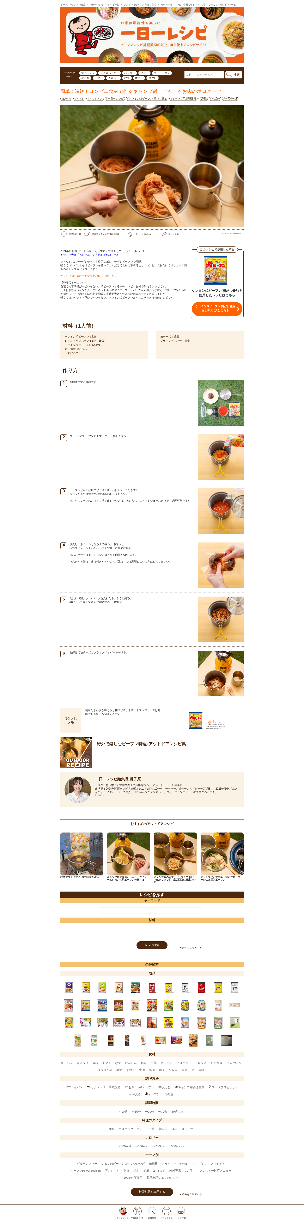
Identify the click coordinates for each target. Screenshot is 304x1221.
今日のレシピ (96, 4)
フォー (144, 73)
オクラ (139, 77)
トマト (99, 77)
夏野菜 (85, 77)
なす (127, 77)
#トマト (79, 98)
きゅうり (113, 77)
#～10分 (215, 98)
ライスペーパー (109, 73)
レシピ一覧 (113, 4)
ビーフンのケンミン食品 (72, 4)
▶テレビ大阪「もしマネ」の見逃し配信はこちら (90, 254)
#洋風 (203, 98)
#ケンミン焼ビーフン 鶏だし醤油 (147, 98)
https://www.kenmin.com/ (213, 728)
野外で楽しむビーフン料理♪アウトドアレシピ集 (141, 743)
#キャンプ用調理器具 (183, 98)
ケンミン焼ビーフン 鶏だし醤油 (140, 4)
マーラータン (162, 73)
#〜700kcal (230, 98)
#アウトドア (95, 98)
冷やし (152, 77)
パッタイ (129, 73)
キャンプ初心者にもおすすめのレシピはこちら (88, 275)
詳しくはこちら (99, 795)
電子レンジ (88, 73)
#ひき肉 (66, 98)
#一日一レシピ (115, 98)
